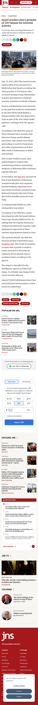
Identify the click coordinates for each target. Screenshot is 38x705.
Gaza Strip (15, 300)
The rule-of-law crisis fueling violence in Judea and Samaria (19, 581)
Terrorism (25, 304)
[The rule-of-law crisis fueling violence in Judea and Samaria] (19, 568)
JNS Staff (4, 352)
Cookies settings (19, 686)
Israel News (12, 16)
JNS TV (5, 556)
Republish (6, 45)
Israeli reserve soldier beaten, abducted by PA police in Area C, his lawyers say (13, 320)
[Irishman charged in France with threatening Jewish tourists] (31, 488)
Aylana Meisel (6, 585)
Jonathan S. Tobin (19, 602)
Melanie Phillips (18, 615)
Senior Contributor (18, 611)
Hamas (5, 300)
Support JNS (26, 2)
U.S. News (4, 330)
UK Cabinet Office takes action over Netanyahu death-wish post (17, 507)
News (4, 16)
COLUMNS (7, 589)
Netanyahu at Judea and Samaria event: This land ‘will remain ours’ (12, 348)
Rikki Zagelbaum (7, 480)
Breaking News (10, 500)
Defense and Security (10, 304)
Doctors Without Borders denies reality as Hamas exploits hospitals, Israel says (19, 538)
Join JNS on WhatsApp (20, 366)
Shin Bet (21, 177)
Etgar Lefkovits (7, 339)
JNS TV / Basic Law (7, 577)
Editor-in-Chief (17, 595)
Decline (19, 696)
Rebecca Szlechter (7, 493)
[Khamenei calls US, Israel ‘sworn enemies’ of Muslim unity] (31, 447)
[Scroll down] (33, 546)
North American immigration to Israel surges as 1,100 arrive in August (18, 522)
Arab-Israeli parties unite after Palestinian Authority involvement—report (12, 461)
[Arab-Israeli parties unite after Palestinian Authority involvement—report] (31, 460)
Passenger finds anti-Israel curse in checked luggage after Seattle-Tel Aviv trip (13, 334)
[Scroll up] (29, 546)
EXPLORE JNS (9, 437)
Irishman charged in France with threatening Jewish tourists (13, 489)
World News (5, 443)
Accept (19, 691)
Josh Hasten (6, 325)
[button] (10, 39)
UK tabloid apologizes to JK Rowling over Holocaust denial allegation (19, 530)
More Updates (8, 546)
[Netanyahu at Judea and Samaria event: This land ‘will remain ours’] (31, 347)
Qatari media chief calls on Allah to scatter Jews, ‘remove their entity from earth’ (19, 515)
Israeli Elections (26, 7)
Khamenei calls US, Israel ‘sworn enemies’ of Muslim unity (13, 448)
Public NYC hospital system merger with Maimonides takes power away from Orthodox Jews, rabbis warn (13, 475)
